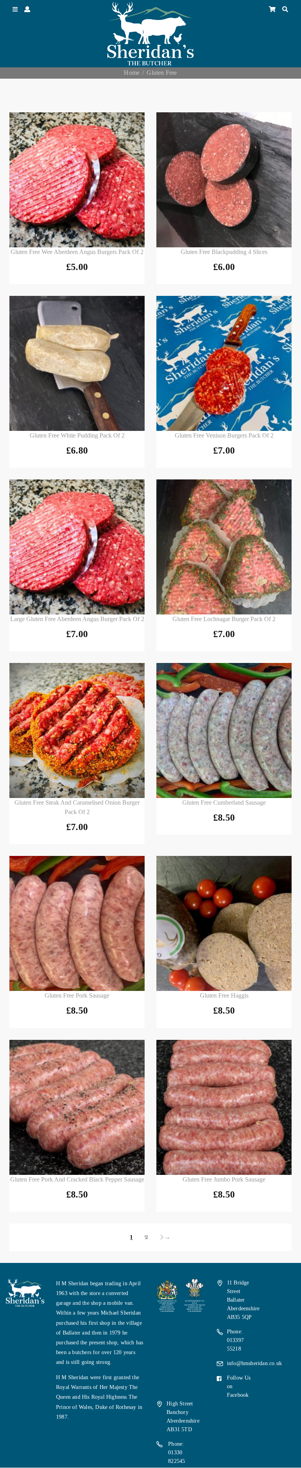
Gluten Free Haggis (224, 995)
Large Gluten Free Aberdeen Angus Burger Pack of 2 (77, 619)
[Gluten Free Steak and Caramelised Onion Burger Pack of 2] (77, 730)
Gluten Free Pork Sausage (77, 995)
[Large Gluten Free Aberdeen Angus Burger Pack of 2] (77, 546)
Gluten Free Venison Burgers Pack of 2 (224, 435)
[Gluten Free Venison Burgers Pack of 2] (224, 363)
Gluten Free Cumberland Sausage (224, 802)
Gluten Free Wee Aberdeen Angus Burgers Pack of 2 (77, 252)
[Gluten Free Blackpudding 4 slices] (224, 179)
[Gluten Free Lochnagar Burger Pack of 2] (224, 546)
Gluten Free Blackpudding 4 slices (224, 252)
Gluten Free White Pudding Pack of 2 (77, 435)
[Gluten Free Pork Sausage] (77, 923)
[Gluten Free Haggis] (224, 923)
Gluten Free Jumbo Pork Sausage (224, 1179)
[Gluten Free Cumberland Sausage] (224, 730)
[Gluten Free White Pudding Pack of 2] (77, 363)
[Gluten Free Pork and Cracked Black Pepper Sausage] (77, 1107)
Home (132, 72)
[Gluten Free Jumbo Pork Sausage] (224, 1107)
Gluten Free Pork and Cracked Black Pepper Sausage (77, 1179)
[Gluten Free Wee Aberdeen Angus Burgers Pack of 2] (77, 179)
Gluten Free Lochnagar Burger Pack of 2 (224, 619)
